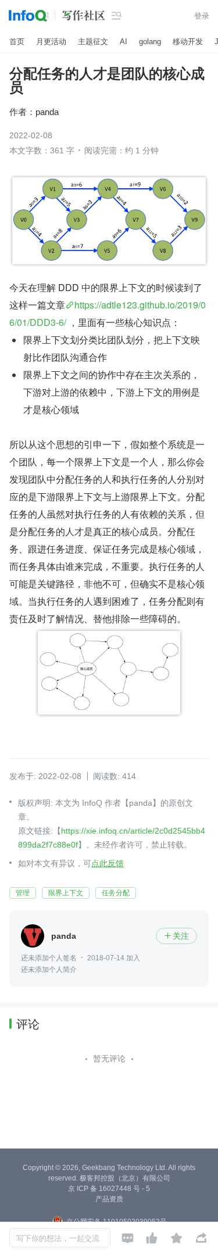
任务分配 (116, 893)
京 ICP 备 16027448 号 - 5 (109, 1189)
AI (123, 41)
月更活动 (51, 41)
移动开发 (188, 41)
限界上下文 (65, 893)
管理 (23, 893)
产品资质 (109, 1199)
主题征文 (93, 41)
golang (150, 41)
